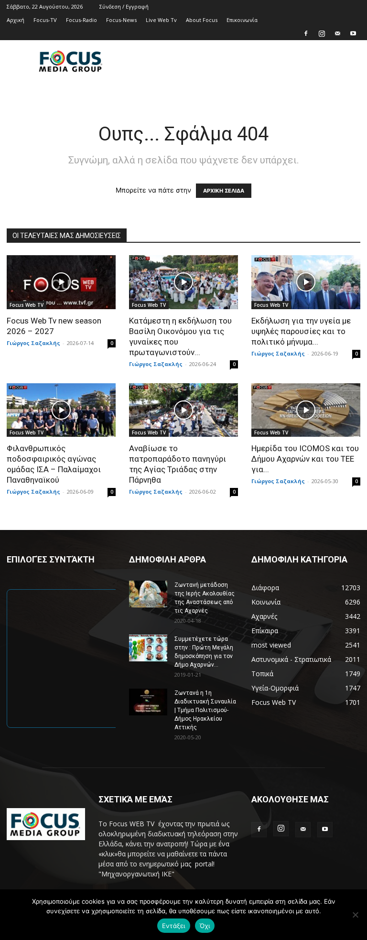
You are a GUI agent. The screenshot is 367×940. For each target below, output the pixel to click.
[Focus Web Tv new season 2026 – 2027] (61, 282)
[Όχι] (355, 914)
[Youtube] (353, 33)
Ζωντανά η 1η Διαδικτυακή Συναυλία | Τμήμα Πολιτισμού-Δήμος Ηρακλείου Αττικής (205, 710)
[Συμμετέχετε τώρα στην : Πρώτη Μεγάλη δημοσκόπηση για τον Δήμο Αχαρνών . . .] (148, 648)
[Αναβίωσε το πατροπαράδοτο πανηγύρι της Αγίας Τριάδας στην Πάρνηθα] (183, 410)
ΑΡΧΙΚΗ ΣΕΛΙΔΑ (223, 190)
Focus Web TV (26, 305)
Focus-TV (45, 19)
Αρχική (15, 19)
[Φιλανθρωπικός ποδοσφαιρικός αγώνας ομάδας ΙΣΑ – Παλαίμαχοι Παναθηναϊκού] (61, 410)
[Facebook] (306, 33)
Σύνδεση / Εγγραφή (124, 6)
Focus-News (121, 19)
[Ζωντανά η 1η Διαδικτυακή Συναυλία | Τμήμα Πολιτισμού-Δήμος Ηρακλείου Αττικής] (148, 702)
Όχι (205, 925)
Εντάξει (173, 925)
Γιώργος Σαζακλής (33, 342)
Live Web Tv (161, 19)
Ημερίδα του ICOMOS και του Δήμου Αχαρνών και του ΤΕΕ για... (305, 458)
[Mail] (337, 33)
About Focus (201, 19)
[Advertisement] (248, 61)
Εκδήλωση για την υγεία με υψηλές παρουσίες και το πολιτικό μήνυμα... (301, 331)
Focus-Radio (81, 19)
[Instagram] (321, 33)
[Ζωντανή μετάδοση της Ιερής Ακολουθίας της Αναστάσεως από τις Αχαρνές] (148, 594)
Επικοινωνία (242, 19)
